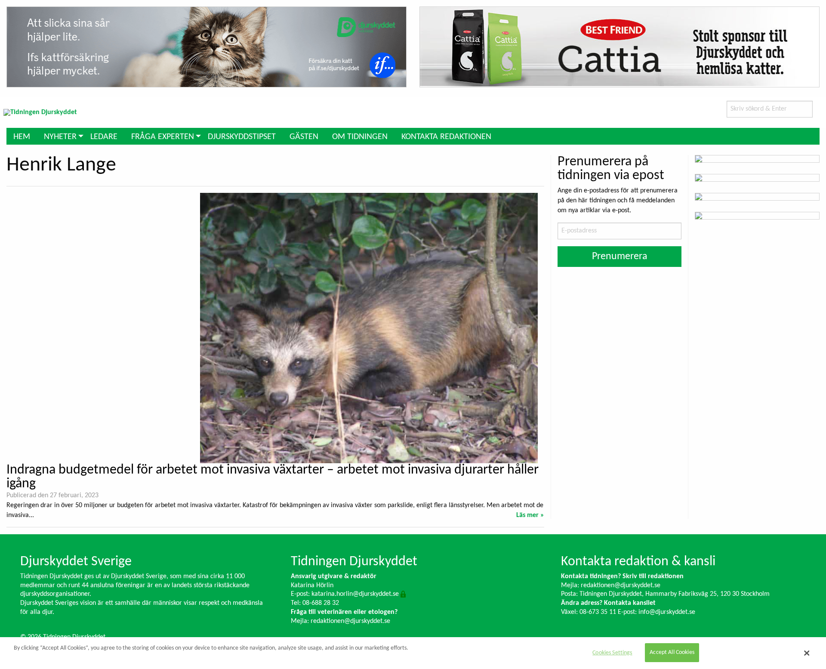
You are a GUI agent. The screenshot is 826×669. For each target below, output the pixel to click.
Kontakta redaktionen (446, 137)
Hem (21, 137)
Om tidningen (360, 137)
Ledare (103, 137)
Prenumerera (619, 256)
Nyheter (60, 137)
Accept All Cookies (672, 653)
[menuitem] (21, 136)
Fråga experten (162, 137)
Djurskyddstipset (242, 137)
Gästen (304, 137)
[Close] (806, 653)
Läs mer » (530, 515)
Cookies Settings (612, 653)
